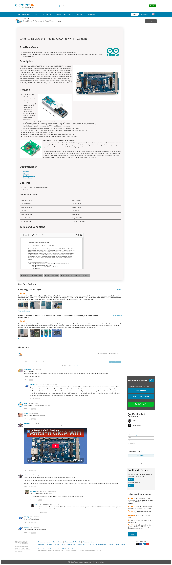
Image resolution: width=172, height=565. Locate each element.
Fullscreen (33, 234)
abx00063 (66, 275)
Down (27, 380)
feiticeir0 (27, 423)
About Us (41, 544)
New (152, 21)
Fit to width (22, 234)
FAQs (63, 544)
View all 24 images (24, 339)
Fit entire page (29, 234)
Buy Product (142, 404)
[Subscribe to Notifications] (151, 380)
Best (69, 365)
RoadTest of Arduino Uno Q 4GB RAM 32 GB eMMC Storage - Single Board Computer (139, 526)
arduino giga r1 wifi (52, 275)
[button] (26, 362)
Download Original (80, 234)
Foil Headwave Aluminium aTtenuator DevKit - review (140, 512)
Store (93, 542)
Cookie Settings (120, 544)
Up (24, 380)
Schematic (26, 174)
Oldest (64, 365)
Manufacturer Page (29, 176)
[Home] (24, 6)
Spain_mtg (27, 369)
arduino (87, 275)
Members (41, 542)
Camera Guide (27, 178)
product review (38, 275)
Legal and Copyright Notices (97, 544)
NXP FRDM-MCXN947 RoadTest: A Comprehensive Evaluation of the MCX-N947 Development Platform (140, 500)
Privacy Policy (81, 544)
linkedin (144, 544)
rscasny (32, 384)
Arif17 (26, 403)
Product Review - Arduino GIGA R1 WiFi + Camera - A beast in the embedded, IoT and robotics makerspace (58, 316)
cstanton (33, 491)
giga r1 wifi (77, 275)
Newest (76, 366)
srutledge (134, 435)
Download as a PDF (77, 234)
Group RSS (140, 455)
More (59, 21)
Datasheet (26, 171)
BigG (37, 504)
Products (26, 18)
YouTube (147, 544)
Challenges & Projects (72, 542)
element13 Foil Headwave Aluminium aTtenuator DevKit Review (140, 507)
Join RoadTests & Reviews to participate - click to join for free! (86, 562)
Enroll (130, 479)
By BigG (119, 289)
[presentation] (26, 362)
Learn (49, 542)
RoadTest (26, 275)
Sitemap (110, 544)
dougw (26, 413)
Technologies (58, 542)
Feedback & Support (52, 544)
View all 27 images (24, 311)
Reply (31, 380)
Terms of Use (71, 544)
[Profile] (153, 14)
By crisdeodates (117, 315)
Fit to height (25, 234)
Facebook (140, 544)
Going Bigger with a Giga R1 (30, 289)
